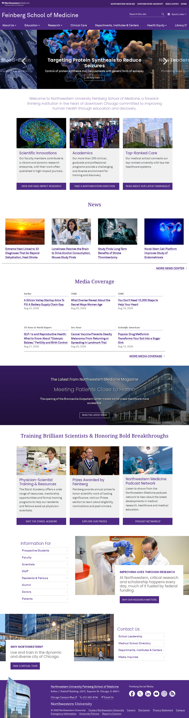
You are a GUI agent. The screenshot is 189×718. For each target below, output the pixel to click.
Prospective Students (35, 550)
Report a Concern (111, 714)
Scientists (28, 564)
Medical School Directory (134, 643)
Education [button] (31, 25)
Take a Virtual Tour (25, 666)
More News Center (170, 268)
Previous (14, 61)
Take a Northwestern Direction (94, 186)
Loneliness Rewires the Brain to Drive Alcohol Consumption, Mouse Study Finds (71, 253)
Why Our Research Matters (139, 600)
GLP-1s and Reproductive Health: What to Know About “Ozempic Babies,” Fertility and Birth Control (46, 338)
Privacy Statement (163, 710)
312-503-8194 (90, 697)
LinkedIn (148, 694)
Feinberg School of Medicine (40, 15)
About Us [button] (8, 25)
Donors (26, 592)
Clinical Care (79, 25)
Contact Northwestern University (106, 710)
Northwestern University (150, 4)
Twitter (140, 694)
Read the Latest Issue (94, 415)
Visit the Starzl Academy (41, 521)
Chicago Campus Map (62, 697)
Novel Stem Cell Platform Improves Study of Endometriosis (160, 253)
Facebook (132, 694)
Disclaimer (144, 710)
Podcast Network (146, 521)
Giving (184, 4)
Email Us (109, 697)
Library (179, 25)
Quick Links (178, 14)
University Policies (89, 714)
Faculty (26, 557)
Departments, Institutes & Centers (117, 25)
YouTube (156, 694)
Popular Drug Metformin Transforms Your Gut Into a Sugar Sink (139, 338)
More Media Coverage (145, 356)
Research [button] (54, 25)
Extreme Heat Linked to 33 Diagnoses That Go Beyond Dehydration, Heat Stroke (22, 253)
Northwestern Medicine (123, 4)
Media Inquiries (128, 657)
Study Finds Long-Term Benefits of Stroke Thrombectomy (112, 253)
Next (175, 61)
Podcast (172, 694)
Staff (25, 571)
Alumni (26, 585)
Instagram (164, 694)
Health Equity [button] (155, 25)
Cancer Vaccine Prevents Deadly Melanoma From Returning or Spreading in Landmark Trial (91, 338)
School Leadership (130, 636)
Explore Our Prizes (94, 521)
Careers (131, 710)
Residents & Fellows (35, 578)
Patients (27, 598)
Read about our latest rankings (146, 186)
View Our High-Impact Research (41, 186)
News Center (172, 4)
